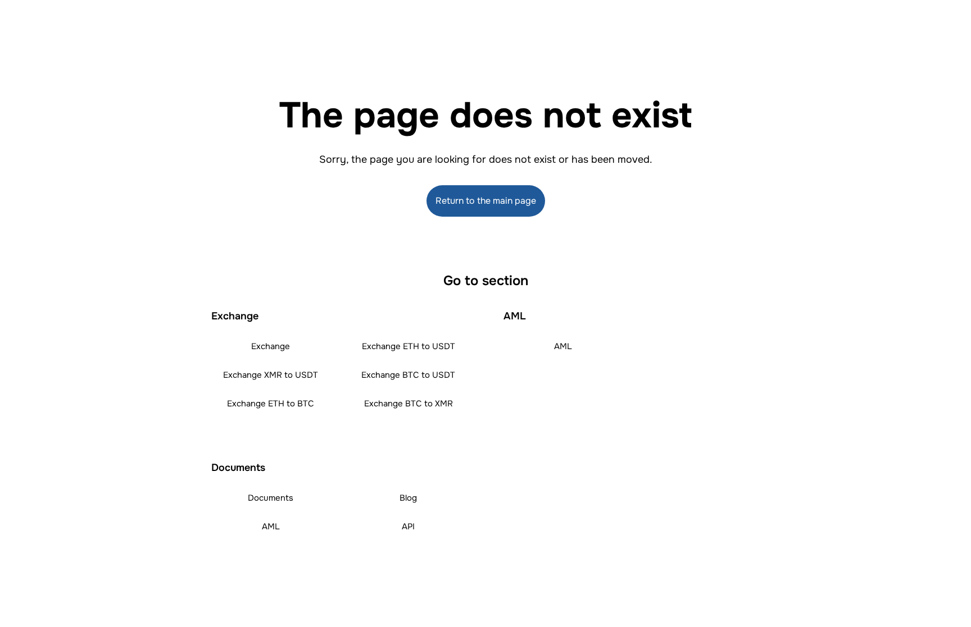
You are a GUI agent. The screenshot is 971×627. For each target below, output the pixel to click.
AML (563, 346)
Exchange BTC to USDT (408, 375)
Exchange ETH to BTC (270, 403)
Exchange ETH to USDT (408, 346)
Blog (408, 498)
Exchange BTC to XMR (408, 403)
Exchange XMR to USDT (270, 375)
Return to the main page (485, 201)
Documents (270, 498)
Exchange (270, 346)
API (408, 526)
